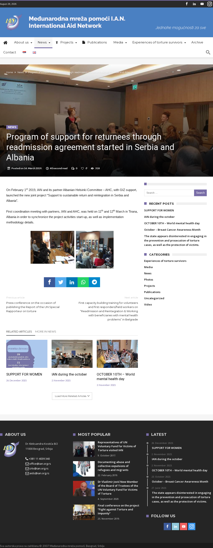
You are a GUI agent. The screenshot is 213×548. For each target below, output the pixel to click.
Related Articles (19, 331)
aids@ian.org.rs (39, 473)
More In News (45, 331)
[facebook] (49, 282)
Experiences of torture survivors (165, 261)
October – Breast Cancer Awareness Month (172, 230)
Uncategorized (154, 298)
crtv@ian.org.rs (38, 468)
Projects (149, 286)
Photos (148, 279)
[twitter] (60, 282)
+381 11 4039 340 (39, 459)
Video (148, 304)
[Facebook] (186, 4)
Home (9, 72)
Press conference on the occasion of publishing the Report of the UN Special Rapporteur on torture (32, 304)
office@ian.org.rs (40, 463)
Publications (152, 292)
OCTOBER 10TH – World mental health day (116, 376)
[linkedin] (72, 282)
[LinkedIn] (194, 4)
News (20, 72)
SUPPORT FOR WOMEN (24, 374)
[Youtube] (202, 4)
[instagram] (209, 4)
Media (148, 267)
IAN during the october (69, 374)
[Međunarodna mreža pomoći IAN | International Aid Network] (106, 14)
